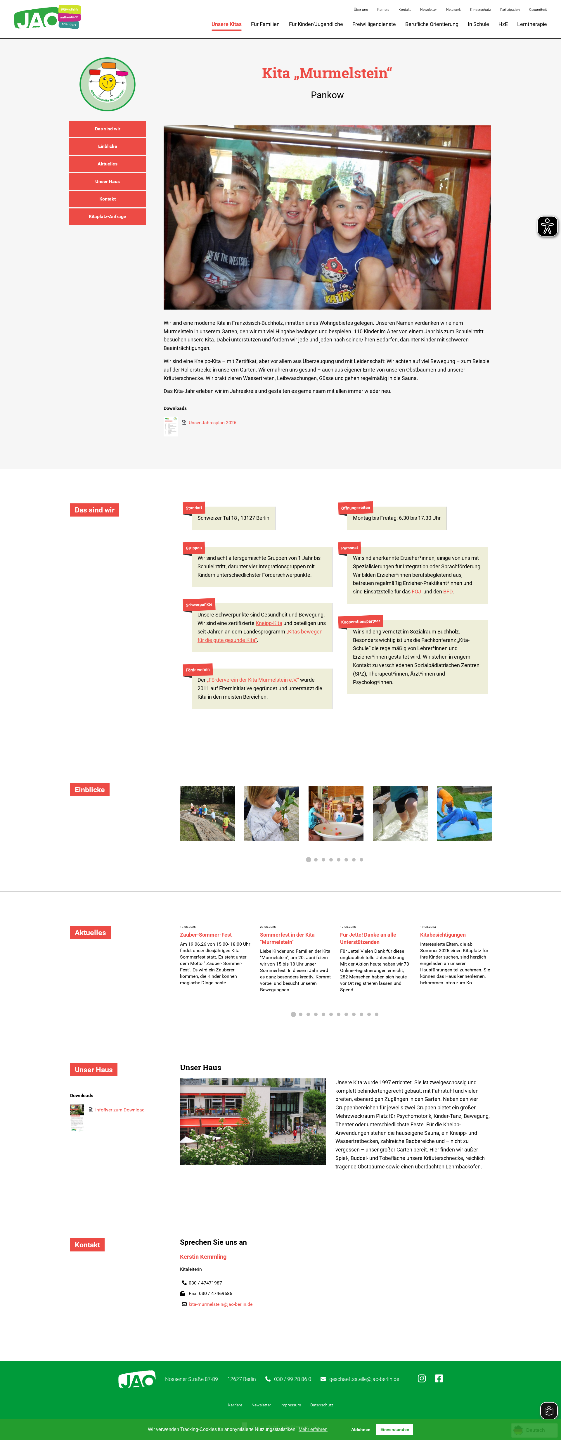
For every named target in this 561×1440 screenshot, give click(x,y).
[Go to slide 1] (308, 860)
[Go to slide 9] (354, 1014)
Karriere (383, 10)
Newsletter (428, 10)
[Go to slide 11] (369, 1014)
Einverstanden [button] (394, 1429)
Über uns (361, 10)
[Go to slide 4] (331, 860)
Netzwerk (453, 10)
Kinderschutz (480, 10)
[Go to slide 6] (346, 860)
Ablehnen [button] (360, 1429)
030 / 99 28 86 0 (292, 1379)
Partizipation (510, 10)
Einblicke (107, 146)
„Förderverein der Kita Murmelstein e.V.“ (253, 680)
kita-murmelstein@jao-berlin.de (220, 1304)
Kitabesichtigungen (443, 935)
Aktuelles (107, 164)
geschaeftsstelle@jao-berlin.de (364, 1379)
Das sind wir (107, 129)
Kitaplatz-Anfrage (107, 216)
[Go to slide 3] (323, 860)
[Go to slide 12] (377, 1014)
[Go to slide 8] (361, 860)
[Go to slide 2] (316, 860)
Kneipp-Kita (269, 623)
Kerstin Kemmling (203, 1256)
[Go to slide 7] (354, 860)
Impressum (290, 1405)
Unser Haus (107, 181)
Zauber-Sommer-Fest (206, 935)
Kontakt (405, 10)
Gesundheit (538, 10)
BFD (448, 591)
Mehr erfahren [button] (313, 1429)
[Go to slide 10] (361, 1014)
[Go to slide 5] (339, 860)
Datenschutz (321, 1405)
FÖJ (417, 591)
